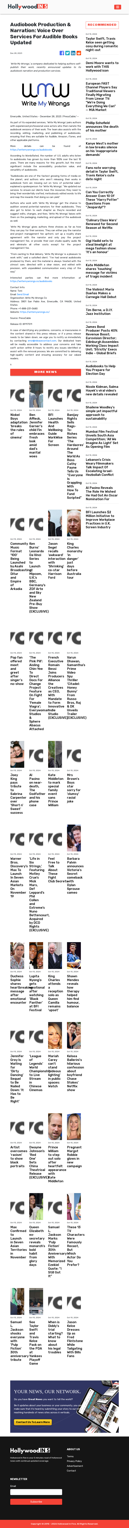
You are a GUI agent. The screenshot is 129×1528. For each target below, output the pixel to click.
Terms (70, 1456)
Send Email (23, 294)
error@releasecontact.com (42, 340)
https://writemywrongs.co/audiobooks (31, 149)
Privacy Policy (74, 1461)
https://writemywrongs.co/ (35, 312)
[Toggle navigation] (117, 7)
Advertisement (75, 1466)
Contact (71, 1470)
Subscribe (36, 1501)
